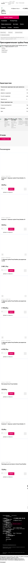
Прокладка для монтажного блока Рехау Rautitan (13, 464)
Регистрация (21, 2)
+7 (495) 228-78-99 (19, 518)
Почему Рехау (13, 20)
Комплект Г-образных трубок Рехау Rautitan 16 (13, 424)
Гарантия (3, 27)
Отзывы (10, 27)
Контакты (16, 27)
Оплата (22, 24)
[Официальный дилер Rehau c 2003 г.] (3, 8)
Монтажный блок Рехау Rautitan (9, 384)
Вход (17, 2)
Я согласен (3, 562)
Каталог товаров (8, 17)
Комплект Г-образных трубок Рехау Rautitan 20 (13, 219)
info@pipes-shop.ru (17, 520)
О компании (4, 20)
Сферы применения (6, 24)
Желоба (8, 537)
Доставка (15, 24)
